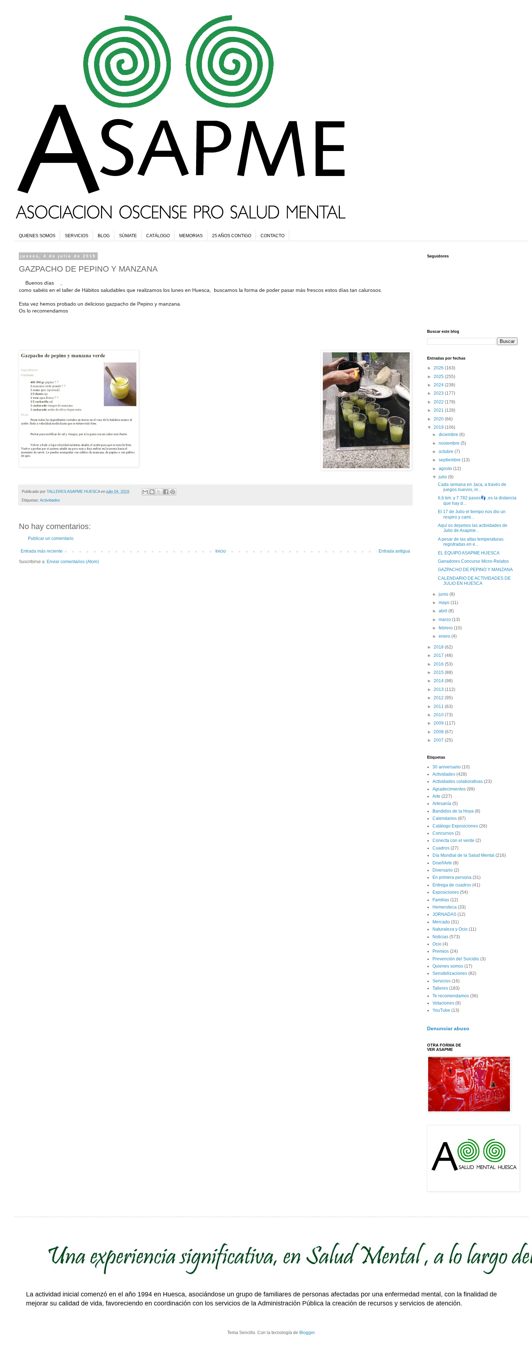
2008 (439, 731)
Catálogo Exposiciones (455, 826)
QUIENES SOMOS (37, 235)
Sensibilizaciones (449, 973)
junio (444, 594)
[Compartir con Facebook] (165, 491)
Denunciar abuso (448, 1028)
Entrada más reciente (42, 551)
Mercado (441, 922)
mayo (445, 602)
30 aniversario (446, 767)
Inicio (220, 551)
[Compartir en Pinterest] (172, 491)
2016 (439, 664)
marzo (445, 619)
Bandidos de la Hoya (453, 811)
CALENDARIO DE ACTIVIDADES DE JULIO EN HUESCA (474, 581)
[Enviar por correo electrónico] (145, 491)
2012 (439, 697)
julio (443, 476)
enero (445, 636)
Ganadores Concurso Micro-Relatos (473, 561)
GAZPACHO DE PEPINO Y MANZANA (475, 569)
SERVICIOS (76, 235)
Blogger (306, 1332)
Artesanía (441, 803)
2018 (439, 647)
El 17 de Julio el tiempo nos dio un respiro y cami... (472, 514)
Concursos (443, 833)
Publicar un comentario (50, 538)
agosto (446, 468)
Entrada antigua (394, 551)
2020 (439, 419)
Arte (436, 796)
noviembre (450, 443)
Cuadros (440, 848)
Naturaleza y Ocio (450, 929)
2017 (439, 655)
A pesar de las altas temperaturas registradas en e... (470, 542)
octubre (447, 451)
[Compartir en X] (158, 491)
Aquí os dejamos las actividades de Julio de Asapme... (472, 528)
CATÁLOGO (158, 235)
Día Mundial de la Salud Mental (463, 855)
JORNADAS (444, 914)
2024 (439, 384)
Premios (440, 951)
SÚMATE (128, 235)
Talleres (440, 988)
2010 (439, 714)
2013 (439, 689)
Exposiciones (445, 892)
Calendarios (444, 818)
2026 (439, 367)
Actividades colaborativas (457, 781)
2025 (439, 376)
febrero (446, 627)
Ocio (437, 944)
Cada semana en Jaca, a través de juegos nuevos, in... (472, 487)
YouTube (441, 1010)
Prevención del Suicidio (455, 958)
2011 (439, 706)
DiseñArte (442, 862)
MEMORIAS (191, 235)
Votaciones (443, 1003)
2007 (439, 740)
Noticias (440, 936)
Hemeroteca (444, 907)
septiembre (450, 459)
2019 (439, 427)
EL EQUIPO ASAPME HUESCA (468, 552)
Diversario (442, 870)
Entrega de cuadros (451, 885)
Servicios (441, 981)
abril (443, 610)
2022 (439, 401)
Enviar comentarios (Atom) (73, 561)
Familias (440, 899)
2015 (439, 672)
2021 (439, 410)
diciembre (449, 434)
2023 (439, 393)
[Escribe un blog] (152, 491)
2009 (439, 723)
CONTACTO (272, 235)
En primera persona (452, 877)
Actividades (50, 500)
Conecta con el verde (453, 840)
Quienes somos (447, 966)
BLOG (104, 235)
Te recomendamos (450, 995)
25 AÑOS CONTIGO (231, 235)
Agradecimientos (449, 789)
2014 (439, 680)
